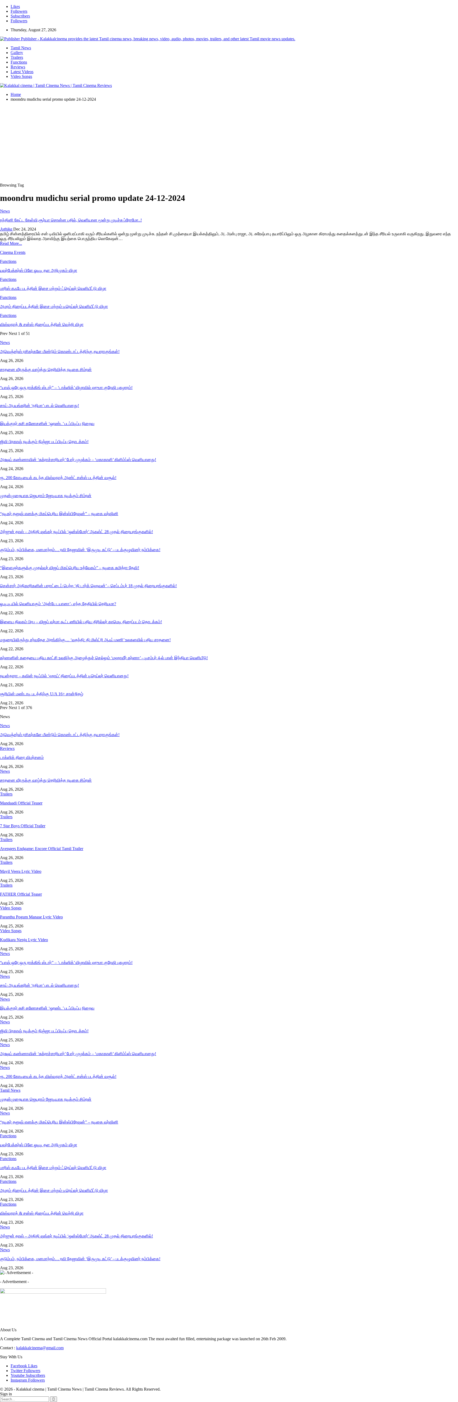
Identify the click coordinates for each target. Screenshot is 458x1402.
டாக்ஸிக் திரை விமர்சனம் (22, 757)
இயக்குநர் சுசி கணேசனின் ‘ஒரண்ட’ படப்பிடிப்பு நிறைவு (47, 423)
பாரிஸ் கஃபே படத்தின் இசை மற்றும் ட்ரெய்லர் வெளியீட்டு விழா (53, 1167)
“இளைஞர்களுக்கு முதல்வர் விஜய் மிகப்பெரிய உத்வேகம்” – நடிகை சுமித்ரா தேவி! (69, 567)
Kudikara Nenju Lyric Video (24, 939)
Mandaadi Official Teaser (21, 803)
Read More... (11, 243)
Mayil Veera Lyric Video (20, 871)
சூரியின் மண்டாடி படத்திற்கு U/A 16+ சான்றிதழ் (41, 694)
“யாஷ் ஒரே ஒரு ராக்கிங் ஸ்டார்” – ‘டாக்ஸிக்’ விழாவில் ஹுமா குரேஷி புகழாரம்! (66, 387)
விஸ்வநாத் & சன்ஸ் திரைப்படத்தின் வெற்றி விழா (41, 1213)
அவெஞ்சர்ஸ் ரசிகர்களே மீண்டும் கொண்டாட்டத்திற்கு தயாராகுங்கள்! (60, 351)
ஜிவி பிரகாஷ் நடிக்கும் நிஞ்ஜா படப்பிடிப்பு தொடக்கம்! (44, 441)
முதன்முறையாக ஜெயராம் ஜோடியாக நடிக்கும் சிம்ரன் (45, 495)
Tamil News (21, 48)
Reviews (18, 67)
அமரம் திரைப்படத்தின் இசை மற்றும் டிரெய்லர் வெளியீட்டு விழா (54, 1190)
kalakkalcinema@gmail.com (40, 1348)
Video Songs (21, 76)
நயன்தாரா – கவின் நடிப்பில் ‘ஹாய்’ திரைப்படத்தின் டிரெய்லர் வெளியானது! (64, 676)
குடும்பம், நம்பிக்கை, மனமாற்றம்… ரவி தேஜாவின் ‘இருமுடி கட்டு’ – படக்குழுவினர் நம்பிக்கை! (80, 549)
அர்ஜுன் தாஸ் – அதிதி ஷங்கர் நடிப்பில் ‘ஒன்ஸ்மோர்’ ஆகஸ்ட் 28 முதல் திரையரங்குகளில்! (76, 531)
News (5, 211)
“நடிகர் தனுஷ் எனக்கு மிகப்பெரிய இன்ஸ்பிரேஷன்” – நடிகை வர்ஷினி (59, 513)
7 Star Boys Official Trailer (22, 826)
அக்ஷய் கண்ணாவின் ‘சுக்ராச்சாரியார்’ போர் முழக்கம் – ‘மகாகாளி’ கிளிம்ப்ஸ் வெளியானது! (78, 459)
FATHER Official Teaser (21, 894)
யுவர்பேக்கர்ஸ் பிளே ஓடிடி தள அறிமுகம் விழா (38, 1145)
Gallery (17, 52)
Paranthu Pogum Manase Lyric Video (31, 917)
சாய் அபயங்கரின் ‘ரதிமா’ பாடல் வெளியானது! (39, 405)
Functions (19, 62)
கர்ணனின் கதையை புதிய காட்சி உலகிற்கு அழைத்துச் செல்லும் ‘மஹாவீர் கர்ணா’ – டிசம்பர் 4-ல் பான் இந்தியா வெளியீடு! (104, 658)
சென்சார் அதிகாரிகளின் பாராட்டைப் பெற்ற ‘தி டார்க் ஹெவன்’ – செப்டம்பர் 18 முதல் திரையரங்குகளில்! (88, 585)
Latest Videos (22, 71)
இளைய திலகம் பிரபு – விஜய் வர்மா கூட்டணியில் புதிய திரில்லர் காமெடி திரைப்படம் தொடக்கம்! (81, 622)
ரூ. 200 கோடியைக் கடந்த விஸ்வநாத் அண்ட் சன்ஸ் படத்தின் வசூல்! (58, 477)
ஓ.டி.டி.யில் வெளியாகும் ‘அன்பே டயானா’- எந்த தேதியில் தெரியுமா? (58, 604)
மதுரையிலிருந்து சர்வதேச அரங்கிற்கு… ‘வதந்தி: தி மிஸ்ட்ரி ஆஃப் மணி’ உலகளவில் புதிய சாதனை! (85, 640)
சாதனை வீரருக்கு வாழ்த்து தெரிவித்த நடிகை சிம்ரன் (46, 369)
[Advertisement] (229, 143)
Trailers (17, 57)
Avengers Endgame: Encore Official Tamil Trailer (41, 848)
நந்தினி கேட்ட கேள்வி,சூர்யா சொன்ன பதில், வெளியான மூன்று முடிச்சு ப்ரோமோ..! (71, 220)
